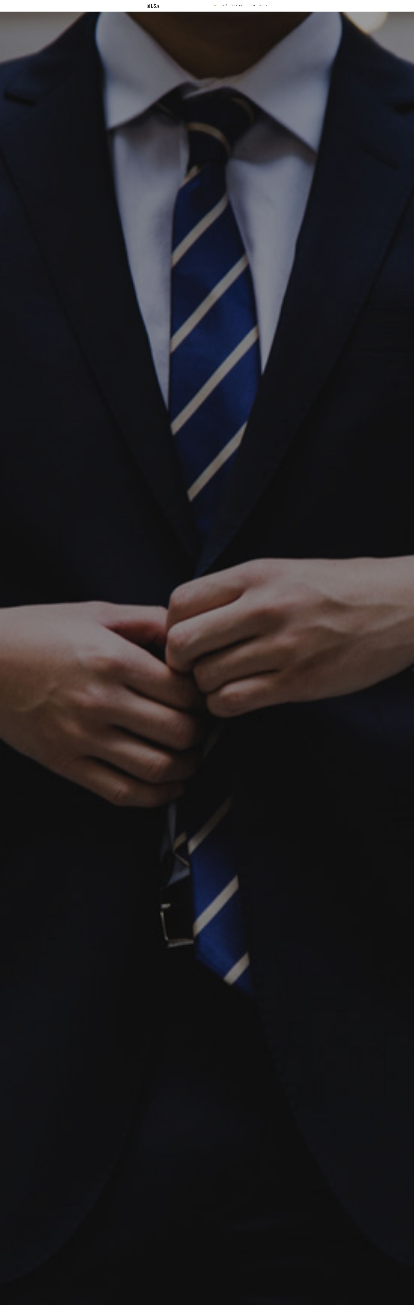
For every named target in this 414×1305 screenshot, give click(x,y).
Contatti (263, 5)
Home (214, 5)
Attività (223, 5)
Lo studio (251, 5)
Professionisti (237, 5)
